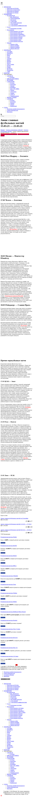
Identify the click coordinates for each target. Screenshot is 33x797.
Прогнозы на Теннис (13, 12)
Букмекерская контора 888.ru (8, 565)
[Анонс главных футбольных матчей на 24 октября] (16, 517)
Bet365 (9, 65)
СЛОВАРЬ (10, 99)
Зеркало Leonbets (15, 47)
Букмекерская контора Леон (8, 584)
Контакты (9, 111)
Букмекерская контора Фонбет (9, 620)
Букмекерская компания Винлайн (14, 296)
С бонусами (13, 21)
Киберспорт (13, 106)
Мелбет (9, 61)
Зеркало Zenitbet (14, 45)
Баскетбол (13, 84)
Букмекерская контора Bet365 (9, 545)
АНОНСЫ (10, 76)
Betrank (3, 130)
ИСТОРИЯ (10, 80)
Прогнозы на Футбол (13, 8)
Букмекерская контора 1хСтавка (9, 656)
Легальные (13, 20)
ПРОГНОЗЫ (7, 7)
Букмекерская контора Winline (9, 593)
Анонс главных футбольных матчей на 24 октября (14, 518)
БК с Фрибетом (14, 17)
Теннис (12, 90)
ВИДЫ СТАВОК (11, 97)
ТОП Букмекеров (15, 18)
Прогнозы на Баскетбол (13, 9)
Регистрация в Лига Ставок (17, 35)
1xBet (8, 71)
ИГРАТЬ (3, 542)
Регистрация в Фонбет (16, 37)
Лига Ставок (10, 64)
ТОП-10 (12, 94)
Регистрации (10, 30)
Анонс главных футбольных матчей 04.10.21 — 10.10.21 (16, 530)
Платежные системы (16, 28)
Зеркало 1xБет (14, 44)
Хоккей (12, 86)
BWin (8, 55)
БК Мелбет (4, 507)
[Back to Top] (1, 795)
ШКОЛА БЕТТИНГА (13, 78)
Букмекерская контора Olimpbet (9, 576)
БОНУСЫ (6, 73)
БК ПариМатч (13, 229)
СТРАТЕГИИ (10, 81)
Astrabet (9, 58)
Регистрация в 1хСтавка (17, 31)
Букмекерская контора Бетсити (9, 637)
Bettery (9, 60)
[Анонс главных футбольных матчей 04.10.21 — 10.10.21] (16, 528)
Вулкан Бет (10, 70)
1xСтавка (9, 51)
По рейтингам (11, 15)
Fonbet (9, 67)
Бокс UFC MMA (14, 88)
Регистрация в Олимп (16, 38)
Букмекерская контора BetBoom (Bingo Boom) (13, 611)
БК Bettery (28, 407)
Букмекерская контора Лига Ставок (10, 629)
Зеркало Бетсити (14, 48)
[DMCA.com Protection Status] (5, 679)
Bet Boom (9, 68)
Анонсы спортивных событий (14, 130)
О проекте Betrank (9, 675)
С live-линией (14, 24)
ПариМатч (10, 53)
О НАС (6, 107)
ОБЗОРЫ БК (7, 50)
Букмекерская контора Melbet (9, 601)
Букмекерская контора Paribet (9, 537)
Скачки (12, 93)
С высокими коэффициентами (18, 25)
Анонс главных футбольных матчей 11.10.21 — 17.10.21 (16, 524)
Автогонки (13, 91)
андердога (26, 145)
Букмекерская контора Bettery (9, 555)
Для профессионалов (16, 22)
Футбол (12, 77)
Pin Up (9, 54)
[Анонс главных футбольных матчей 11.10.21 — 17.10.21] (16, 522)
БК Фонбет (24, 325)
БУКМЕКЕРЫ (8, 14)
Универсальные (14, 96)
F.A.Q (8, 27)
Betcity (9, 63)
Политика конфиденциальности (16, 109)
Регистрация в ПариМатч (17, 34)
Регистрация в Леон (15, 40)
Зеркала (9, 43)
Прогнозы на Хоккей (13, 11)
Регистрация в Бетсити (16, 41)
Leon (8, 57)
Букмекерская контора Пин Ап (9, 647)
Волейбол (13, 87)
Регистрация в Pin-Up (16, 32)
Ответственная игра (12, 110)
